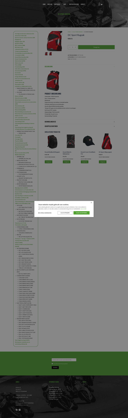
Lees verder (83, 208)
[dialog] (64, 209)
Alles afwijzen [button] (65, 212)
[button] (44, 212)
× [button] (91, 202)
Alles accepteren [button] (81, 212)
